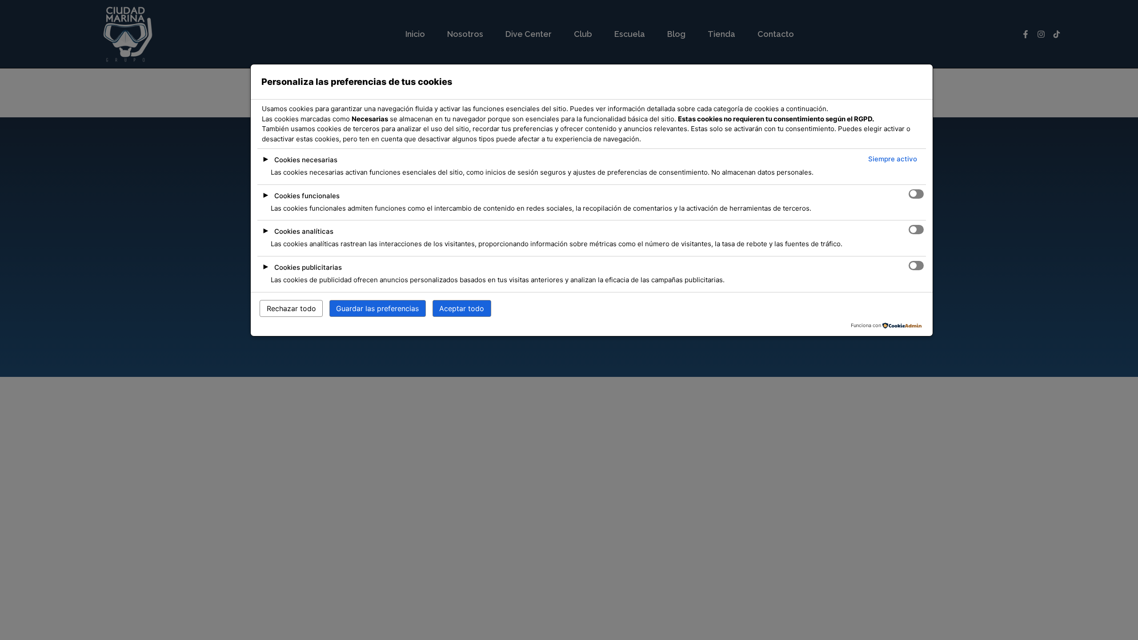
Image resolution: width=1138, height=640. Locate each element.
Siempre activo (892, 159)
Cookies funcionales (307, 196)
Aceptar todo (461, 308)
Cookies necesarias (305, 160)
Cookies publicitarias (308, 267)
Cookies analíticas (303, 231)
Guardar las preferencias (377, 308)
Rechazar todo (291, 308)
